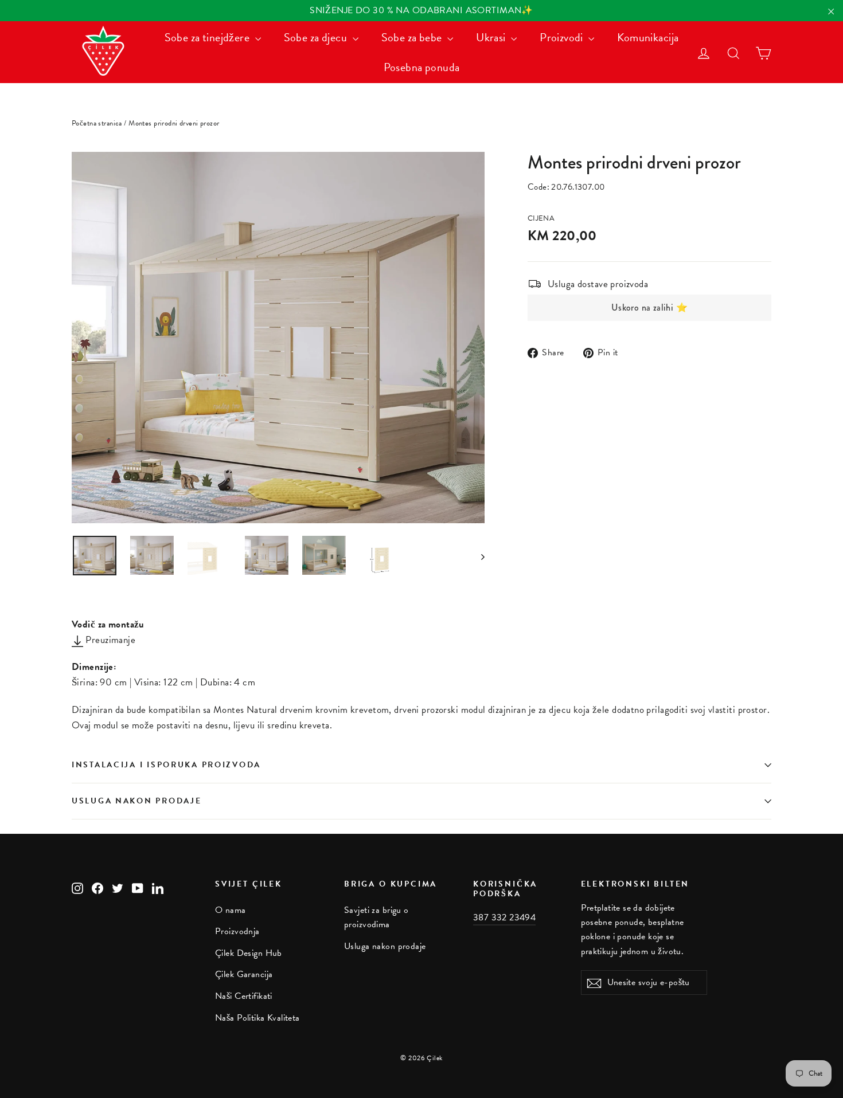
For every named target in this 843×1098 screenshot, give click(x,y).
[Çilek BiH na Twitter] (117, 887)
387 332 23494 (504, 917)
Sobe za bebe (413, 37)
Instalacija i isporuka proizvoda (166, 765)
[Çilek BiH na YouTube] (137, 887)
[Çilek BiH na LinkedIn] (157, 887)
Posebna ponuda (422, 67)
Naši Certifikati (243, 996)
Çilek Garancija (243, 974)
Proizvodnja (237, 931)
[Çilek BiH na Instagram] (77, 887)
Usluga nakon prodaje (136, 801)
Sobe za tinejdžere (208, 37)
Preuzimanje (109, 640)
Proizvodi (563, 37)
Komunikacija (647, 37)
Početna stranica (97, 123)
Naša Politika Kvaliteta (257, 1018)
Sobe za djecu (317, 37)
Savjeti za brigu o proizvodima (376, 917)
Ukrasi (492, 37)
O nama (230, 910)
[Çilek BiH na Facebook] (97, 887)
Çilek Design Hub (248, 953)
